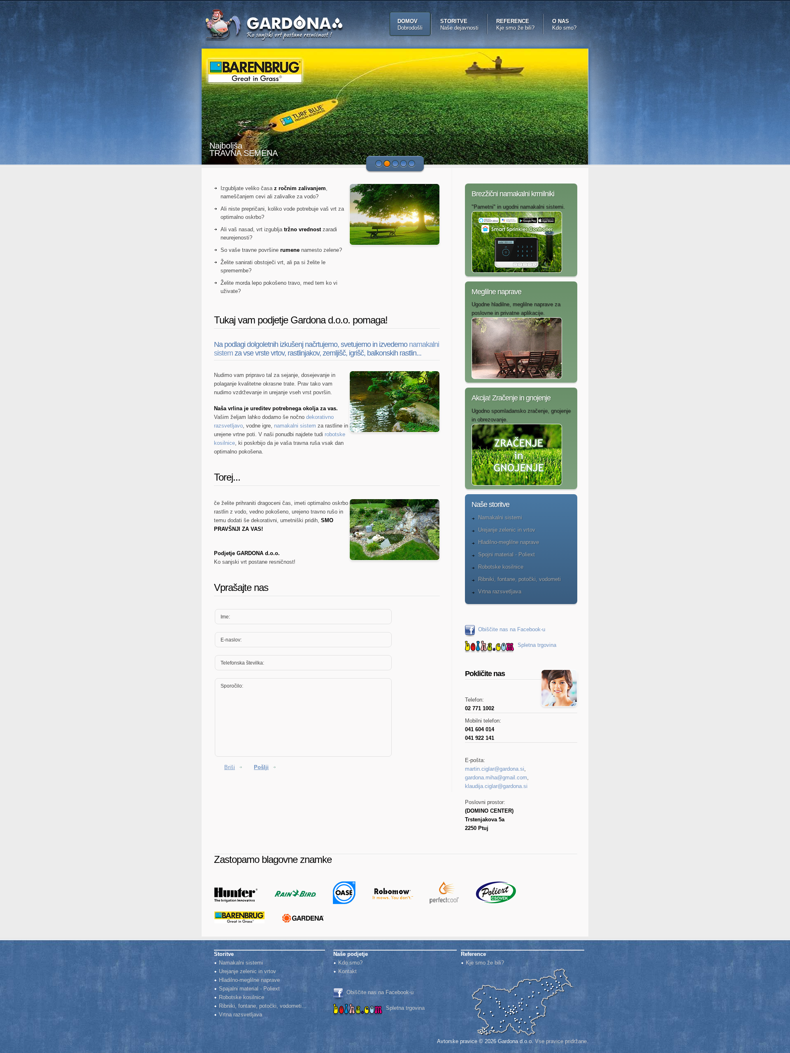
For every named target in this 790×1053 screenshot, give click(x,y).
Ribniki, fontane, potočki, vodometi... (263, 1006)
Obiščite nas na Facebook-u (511, 629)
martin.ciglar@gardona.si (494, 769)
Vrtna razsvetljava (499, 591)
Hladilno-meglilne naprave (508, 542)
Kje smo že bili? (485, 963)
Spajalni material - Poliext (249, 989)
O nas (564, 24)
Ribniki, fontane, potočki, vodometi (519, 579)
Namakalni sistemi (500, 517)
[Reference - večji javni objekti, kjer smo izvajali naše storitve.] (522, 971)
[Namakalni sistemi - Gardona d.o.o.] (281, 25)
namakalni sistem (295, 426)
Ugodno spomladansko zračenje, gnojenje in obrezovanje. (521, 415)
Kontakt (347, 971)
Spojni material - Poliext (506, 554)
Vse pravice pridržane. (561, 1041)
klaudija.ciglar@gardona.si (496, 786)
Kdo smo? (350, 963)
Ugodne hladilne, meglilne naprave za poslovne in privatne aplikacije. (516, 308)
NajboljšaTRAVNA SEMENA (243, 149)
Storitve (459, 24)
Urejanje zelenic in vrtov (506, 530)
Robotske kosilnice (500, 567)
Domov (410, 24)
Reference (515, 24)
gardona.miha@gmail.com (496, 777)
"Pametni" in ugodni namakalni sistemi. (518, 207)
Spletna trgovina (537, 645)
